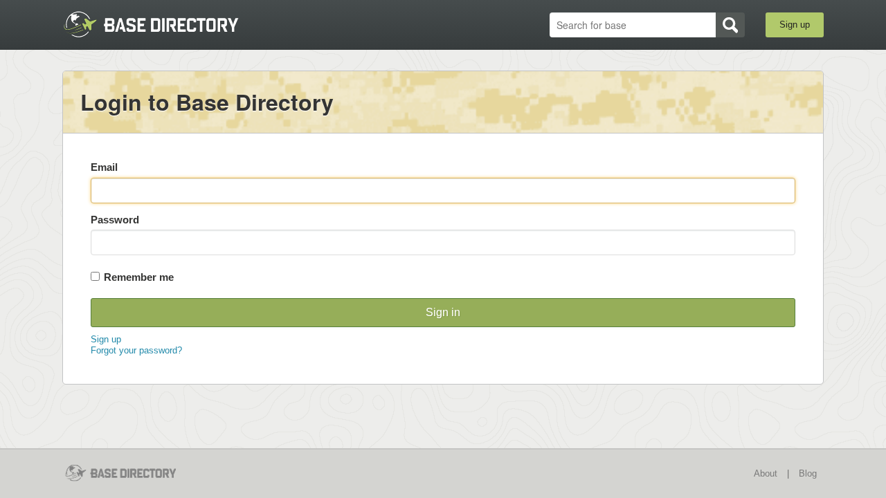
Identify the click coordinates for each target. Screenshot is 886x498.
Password (115, 219)
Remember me (139, 277)
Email (104, 167)
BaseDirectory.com (163, 24)
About (765, 473)
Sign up (794, 24)
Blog (808, 473)
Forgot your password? (136, 350)
